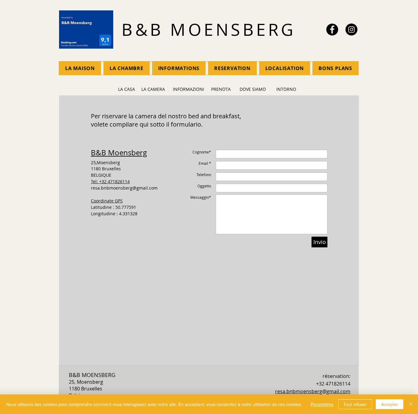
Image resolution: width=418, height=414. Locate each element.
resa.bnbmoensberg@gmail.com (124, 188)
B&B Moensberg (119, 152)
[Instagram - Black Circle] (351, 29)
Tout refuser (355, 404)
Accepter (389, 404)
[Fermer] (410, 404)
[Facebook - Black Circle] (332, 29)
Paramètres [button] (322, 404)
